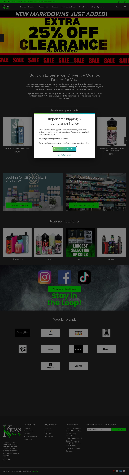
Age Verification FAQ (64, 155)
